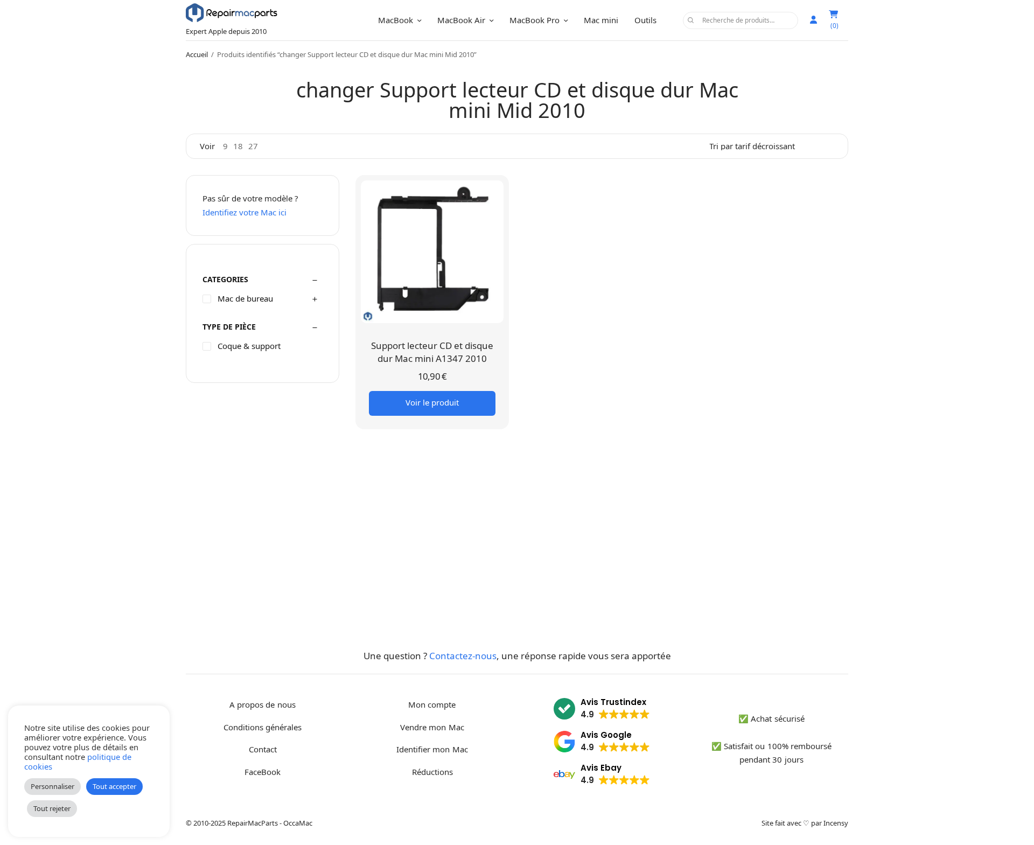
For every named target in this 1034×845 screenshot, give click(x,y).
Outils (645, 20)
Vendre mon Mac (432, 727)
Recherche (691, 20)
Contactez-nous (463, 656)
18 (238, 146)
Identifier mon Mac (431, 749)
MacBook (395, 20)
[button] (602, 710)
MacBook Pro (534, 20)
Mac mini (601, 20)
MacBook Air (461, 20)
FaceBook (262, 771)
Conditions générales (262, 727)
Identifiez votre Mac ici (244, 212)
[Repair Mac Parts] (231, 12)
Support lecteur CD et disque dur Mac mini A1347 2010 (432, 352)
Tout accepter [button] (114, 786)
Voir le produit (432, 402)
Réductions (432, 771)
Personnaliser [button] (52, 786)
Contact (263, 749)
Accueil (197, 54)
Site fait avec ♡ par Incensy (804, 823)
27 (253, 146)
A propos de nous (262, 704)
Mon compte (432, 704)
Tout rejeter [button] (52, 808)
